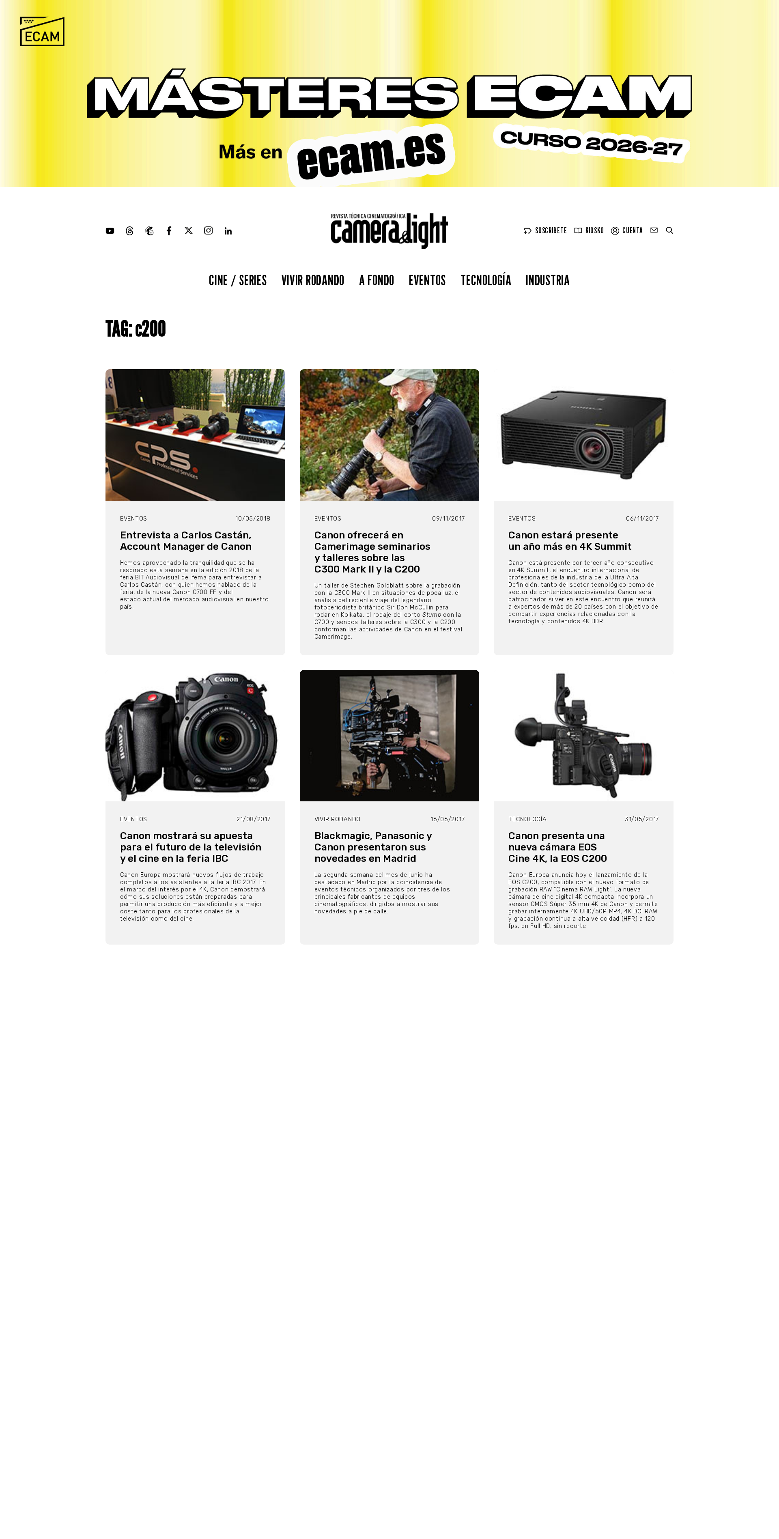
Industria (548, 279)
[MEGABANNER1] (389, 93)
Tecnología (486, 279)
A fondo (376, 279)
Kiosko (594, 230)
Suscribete (551, 230)
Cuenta (632, 230)
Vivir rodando (313, 279)
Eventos (427, 279)
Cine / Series (238, 279)
